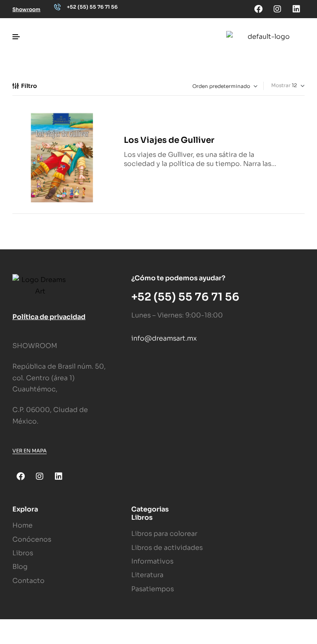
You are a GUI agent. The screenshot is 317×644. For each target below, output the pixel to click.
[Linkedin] (296, 9)
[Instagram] (277, 9)
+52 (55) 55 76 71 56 (92, 7)
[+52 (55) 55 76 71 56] (57, 7)
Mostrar (281, 85)
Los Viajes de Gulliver (169, 140)
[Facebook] (258, 9)
